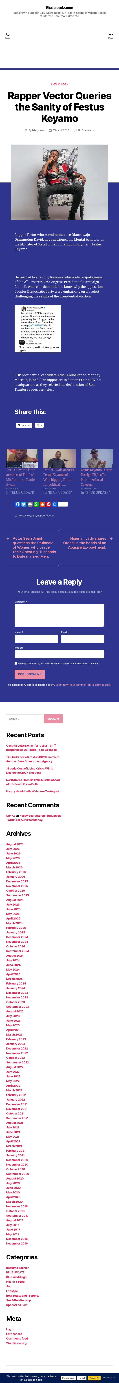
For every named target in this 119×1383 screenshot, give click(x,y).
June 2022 (13, 1076)
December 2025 (17, 881)
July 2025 (13, 904)
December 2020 (17, 1160)
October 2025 (15, 890)
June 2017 (13, 1229)
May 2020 (13, 1192)
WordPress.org (16, 1343)
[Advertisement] (59, 46)
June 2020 (13, 1187)
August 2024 (15, 955)
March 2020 (14, 1201)
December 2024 (17, 937)
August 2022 (14, 1067)
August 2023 (15, 1011)
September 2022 (17, 1062)
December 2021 (17, 1104)
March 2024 (14, 978)
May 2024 (13, 969)
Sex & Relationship (18, 1300)
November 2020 (17, 1164)
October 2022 (15, 1057)
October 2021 (15, 1113)
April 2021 (13, 1141)
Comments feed (17, 1338)
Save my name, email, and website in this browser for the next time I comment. (58, 663)
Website (19, 647)
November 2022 (17, 1053)
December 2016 (17, 1238)
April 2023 (13, 1030)
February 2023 (16, 1039)
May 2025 (13, 913)
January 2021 (15, 1155)
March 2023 (14, 1034)
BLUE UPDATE (59, 83)
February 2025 (16, 927)
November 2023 (17, 997)
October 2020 (15, 1169)
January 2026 (15, 876)
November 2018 (17, 1206)
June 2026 (13, 853)
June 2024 (13, 965)
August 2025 (15, 900)
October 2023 (15, 1002)
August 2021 (14, 1122)
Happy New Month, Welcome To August (32, 791)
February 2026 (16, 872)
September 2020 (17, 1173)
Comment (21, 601)
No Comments (86, 130)
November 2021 (17, 1108)
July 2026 (13, 848)
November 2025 (17, 886)
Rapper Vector (45, 515)
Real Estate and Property (23, 1295)
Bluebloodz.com (59, 8)
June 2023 (13, 1020)
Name (19, 632)
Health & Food (15, 1281)
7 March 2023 (61, 130)
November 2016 (17, 1243)
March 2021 (14, 1146)
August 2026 (15, 844)
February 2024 (16, 983)
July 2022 (13, 1071)
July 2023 (13, 1016)
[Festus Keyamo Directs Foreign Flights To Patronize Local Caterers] (97, 458)
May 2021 (12, 1136)
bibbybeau (38, 130)
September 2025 (17, 895)
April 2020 (13, 1197)
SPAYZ (10, 815)
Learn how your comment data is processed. (83, 684)
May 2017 (12, 1234)
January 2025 (15, 932)
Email (65, 632)
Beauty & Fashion (17, 1267)
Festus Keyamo (27, 515)
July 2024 (13, 960)
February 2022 (16, 1095)
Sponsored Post (16, 1305)
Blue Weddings (16, 1277)
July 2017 (12, 1225)
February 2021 (16, 1150)
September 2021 (17, 1118)
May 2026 (13, 858)
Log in (10, 1329)
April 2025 (13, 918)
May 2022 (13, 1081)
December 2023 (17, 992)
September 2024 (17, 951)
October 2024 (15, 946)
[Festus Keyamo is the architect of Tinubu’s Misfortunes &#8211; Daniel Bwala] (22, 458)
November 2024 (17, 941)
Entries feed (14, 1333)
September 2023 (17, 1006)
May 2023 (13, 1025)
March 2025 (14, 923)
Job (8, 1286)
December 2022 (17, 1048)
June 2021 (13, 1132)
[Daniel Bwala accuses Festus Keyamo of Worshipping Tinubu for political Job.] (59, 458)
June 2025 (13, 909)
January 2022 (15, 1099)
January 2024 (15, 988)
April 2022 (13, 1085)
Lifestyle (12, 1291)
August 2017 (14, 1220)
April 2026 (13, 862)
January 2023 (15, 1043)
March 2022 (14, 1090)
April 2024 (13, 974)
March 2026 (14, 867)
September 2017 (17, 1215)
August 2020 (15, 1178)
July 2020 (13, 1183)
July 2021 (12, 1127)
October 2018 (15, 1211)
